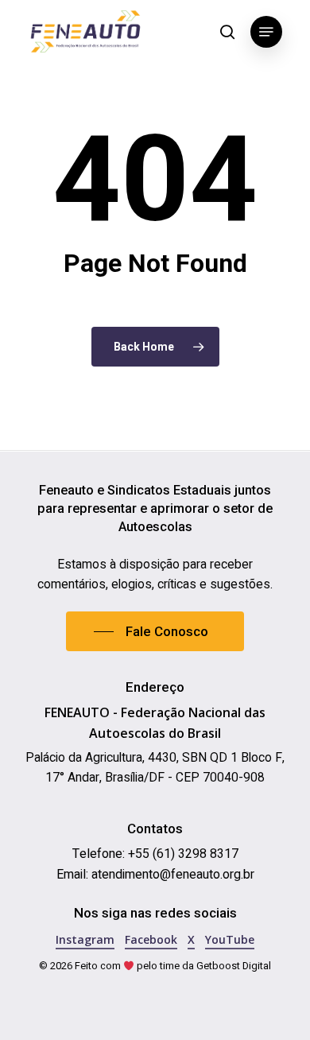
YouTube (229, 939)
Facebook (151, 939)
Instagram (85, 939)
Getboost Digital (233, 966)
